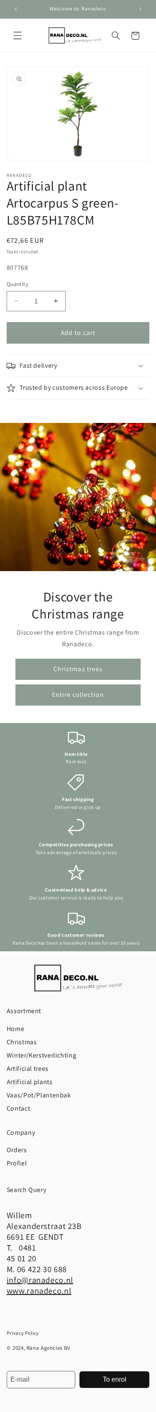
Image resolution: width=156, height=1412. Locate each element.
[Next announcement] (140, 9)
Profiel (17, 1163)
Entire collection (78, 694)
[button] (17, 35)
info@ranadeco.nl (40, 1280)
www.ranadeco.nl (39, 1290)
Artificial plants (30, 1081)
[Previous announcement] (16, 9)
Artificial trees (28, 1068)
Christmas (22, 1042)
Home (16, 1028)
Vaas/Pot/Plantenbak (39, 1095)
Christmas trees (78, 668)
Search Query (27, 1189)
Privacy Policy (23, 1333)
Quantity (17, 284)
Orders (17, 1150)
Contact (18, 1108)
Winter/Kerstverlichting (42, 1055)
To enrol (114, 1379)
